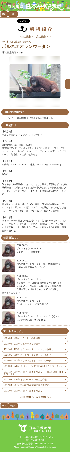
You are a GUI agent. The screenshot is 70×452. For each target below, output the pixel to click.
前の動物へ (27, 36)
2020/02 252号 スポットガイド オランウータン (29, 360)
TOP (4, 14)
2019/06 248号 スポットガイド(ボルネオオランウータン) (33, 366)
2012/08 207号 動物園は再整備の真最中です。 (27, 385)
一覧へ (13, 14)
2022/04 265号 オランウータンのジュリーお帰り (29, 349)
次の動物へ (42, 36)
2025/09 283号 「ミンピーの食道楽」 (23, 338)
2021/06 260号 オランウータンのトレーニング (27, 355)
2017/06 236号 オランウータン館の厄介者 (25, 379)
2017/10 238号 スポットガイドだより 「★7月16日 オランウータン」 (34, 372)
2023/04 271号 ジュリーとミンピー (22, 343)
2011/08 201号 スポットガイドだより (23, 390)
